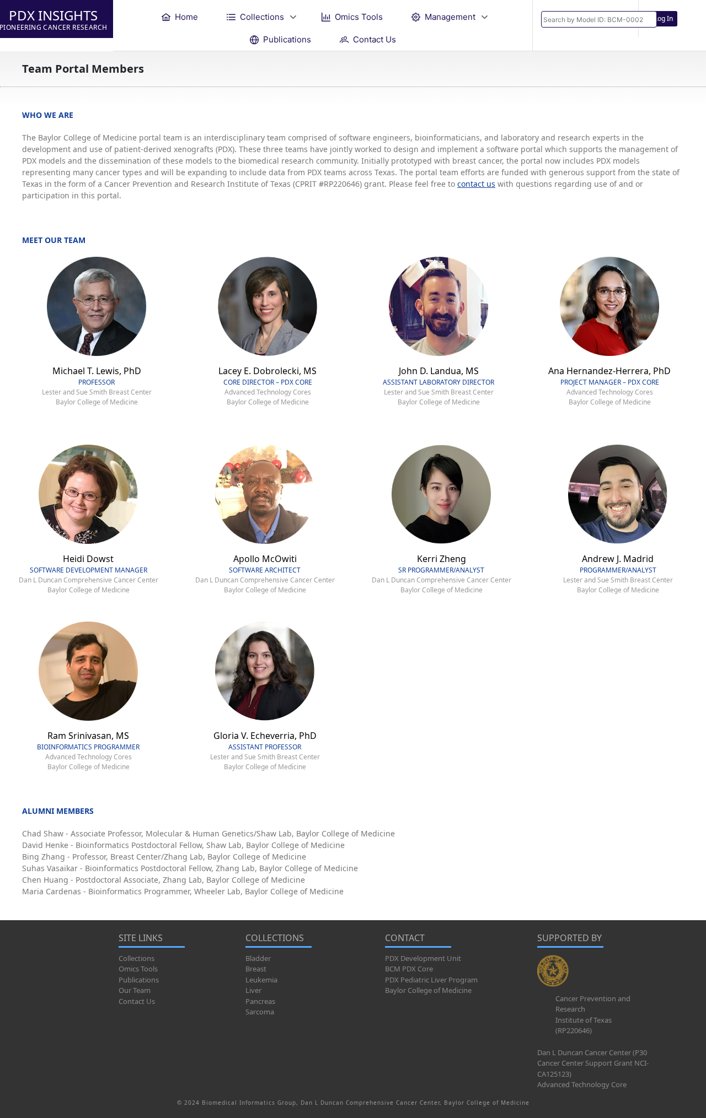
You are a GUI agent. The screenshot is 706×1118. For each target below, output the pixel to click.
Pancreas (260, 1001)
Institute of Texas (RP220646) (583, 1025)
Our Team (135, 990)
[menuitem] (179, 17)
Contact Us (137, 1001)
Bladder (258, 958)
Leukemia (261, 980)
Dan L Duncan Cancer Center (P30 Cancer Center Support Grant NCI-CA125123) (593, 1063)
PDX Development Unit (423, 958)
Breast (255, 969)
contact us (476, 184)
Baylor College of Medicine (428, 990)
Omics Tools (138, 969)
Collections (136, 958)
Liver (253, 990)
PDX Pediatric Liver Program (431, 980)
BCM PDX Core (409, 969)
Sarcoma (259, 1012)
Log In (663, 18)
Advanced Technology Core (582, 1084)
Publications (139, 980)
